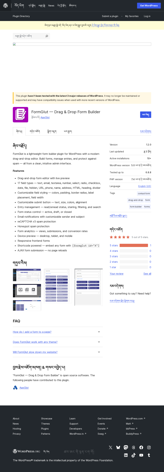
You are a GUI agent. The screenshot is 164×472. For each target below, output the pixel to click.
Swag (102, 433)
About (16, 418)
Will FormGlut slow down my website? (35, 352)
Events (101, 423)
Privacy (17, 433)
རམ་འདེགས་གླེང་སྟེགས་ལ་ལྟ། (122, 300)
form (147, 200)
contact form (144, 193)
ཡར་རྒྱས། (68, 131)
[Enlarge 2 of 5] (36, 288)
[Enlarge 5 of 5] (98, 273)
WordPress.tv (78, 433)
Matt (130, 423)
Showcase (46, 418)
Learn (72, 418)
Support (74, 423)
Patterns (45, 433)
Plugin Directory (21, 16)
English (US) (144, 186)
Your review (116, 273)
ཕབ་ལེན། (145, 114)
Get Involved (104, 418)
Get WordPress (149, 5)
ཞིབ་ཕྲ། (19, 131)
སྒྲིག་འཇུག (51, 131)
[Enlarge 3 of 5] (36, 304)
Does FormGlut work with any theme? (35, 342)
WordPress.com (135, 418)
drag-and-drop (135, 200)
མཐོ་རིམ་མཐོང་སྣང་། (118, 215)
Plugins (45, 428)
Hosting (17, 428)
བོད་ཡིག (46, 451)
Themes (45, 423)
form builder (136, 206)
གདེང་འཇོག (35, 131)
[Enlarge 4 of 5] (67, 273)
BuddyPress (134, 433)
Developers (76, 428)
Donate (103, 428)
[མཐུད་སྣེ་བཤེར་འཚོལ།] (47, 36)
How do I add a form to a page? (32, 331)
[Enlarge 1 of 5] (36, 273)
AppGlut (45, 117)
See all (147, 273)
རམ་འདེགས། (145, 131)
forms (147, 206)
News (16, 423)
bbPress (132, 428)
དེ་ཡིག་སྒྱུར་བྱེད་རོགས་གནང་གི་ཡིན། (105, 25)
